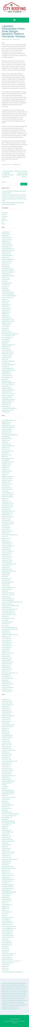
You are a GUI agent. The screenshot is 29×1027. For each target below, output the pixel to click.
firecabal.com (5, 864)
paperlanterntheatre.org (8, 821)
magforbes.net (6, 277)
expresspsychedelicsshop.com (10, 859)
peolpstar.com (5, 257)
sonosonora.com (6, 773)
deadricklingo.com (6, 565)
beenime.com (5, 616)
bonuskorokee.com (7, 642)
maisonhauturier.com (7, 893)
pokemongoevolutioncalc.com (9, 672)
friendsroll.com (6, 777)
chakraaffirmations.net (8, 462)
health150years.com (7, 268)
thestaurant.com (6, 633)
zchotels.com (5, 913)
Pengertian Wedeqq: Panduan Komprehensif (14, 197)
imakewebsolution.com (8, 451)
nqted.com (4, 903)
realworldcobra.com (7, 556)
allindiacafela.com (6, 381)
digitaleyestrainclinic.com (8, 390)
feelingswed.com (6, 863)
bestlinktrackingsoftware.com (9, 634)
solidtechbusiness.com (8, 598)
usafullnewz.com (6, 699)
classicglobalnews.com (7, 962)
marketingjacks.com (7, 397)
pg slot (3, 988)
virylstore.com (5, 264)
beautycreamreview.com (8, 841)
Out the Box (16, 1019)
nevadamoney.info (6, 357)
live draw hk (5, 212)
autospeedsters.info (7, 560)
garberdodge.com (6, 252)
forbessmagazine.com (7, 866)
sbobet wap (19, 986)
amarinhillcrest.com (7, 283)
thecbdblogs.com (6, 406)
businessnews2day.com (8, 593)
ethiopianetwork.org (7, 513)
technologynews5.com (8, 917)
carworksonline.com (7, 261)
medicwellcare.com (7, 589)
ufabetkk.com (5, 315)
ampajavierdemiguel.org (8, 715)
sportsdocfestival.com (7, 687)
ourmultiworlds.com (7, 237)
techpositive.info (6, 527)
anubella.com (5, 952)
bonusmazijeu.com (6, 638)
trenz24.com (5, 303)
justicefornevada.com (7, 516)
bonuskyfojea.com (6, 640)
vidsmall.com (5, 591)
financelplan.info (6, 436)
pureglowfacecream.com (8, 321)
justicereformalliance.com (8, 750)
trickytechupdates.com (8, 401)
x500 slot (4, 986)
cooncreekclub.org (7, 239)
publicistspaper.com (7, 944)
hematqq (9, 1002)
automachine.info (6, 558)
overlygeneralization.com (8, 511)
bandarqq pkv (15, 983)
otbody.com (5, 299)
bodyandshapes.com (7, 959)
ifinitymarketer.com (7, 658)
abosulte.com (5, 948)
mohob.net (4, 474)
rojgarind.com (5, 498)
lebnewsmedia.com (7, 772)
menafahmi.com (6, 897)
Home (5, 1021)
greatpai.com (5, 819)
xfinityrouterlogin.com (7, 395)
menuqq (25, 1000)
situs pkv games (21, 985)
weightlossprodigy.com (8, 476)
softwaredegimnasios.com (9, 928)
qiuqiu (3, 223)
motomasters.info (6, 578)
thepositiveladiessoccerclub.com (10, 813)
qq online (4, 214)
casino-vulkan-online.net (8, 384)
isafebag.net (5, 288)
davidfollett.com (6, 733)
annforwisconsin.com (7, 726)
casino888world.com (7, 622)
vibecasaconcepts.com (8, 582)
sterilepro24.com (6, 596)
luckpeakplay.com (6, 667)
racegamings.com (6, 676)
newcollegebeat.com (7, 735)
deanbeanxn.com (6, 444)
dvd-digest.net (6, 363)
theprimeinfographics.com (8, 612)
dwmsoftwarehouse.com (8, 852)
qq (2, 222)
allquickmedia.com (6, 317)
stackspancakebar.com (8, 368)
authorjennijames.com (7, 804)
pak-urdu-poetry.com (7, 531)
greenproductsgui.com (8, 494)
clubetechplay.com (6, 647)
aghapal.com (5, 801)
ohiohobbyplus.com (7, 754)
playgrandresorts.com (7, 683)
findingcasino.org (6, 554)
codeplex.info (5, 786)
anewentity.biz (5, 326)
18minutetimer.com (7, 502)
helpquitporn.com (6, 877)
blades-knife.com (6, 549)
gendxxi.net (5, 576)
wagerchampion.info (7, 562)
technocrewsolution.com (8, 272)
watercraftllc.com (6, 824)
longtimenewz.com (7, 663)
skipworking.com (6, 304)
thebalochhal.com (6, 710)
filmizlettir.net (5, 235)
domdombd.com (6, 649)
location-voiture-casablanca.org (10, 605)
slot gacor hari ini (11, 986)
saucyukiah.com (6, 232)
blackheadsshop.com (7, 603)
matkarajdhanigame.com (8, 445)
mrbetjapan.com (6, 324)
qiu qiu (3, 218)
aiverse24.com (6, 950)
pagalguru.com (5, 906)
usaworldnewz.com (7, 703)
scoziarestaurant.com (7, 937)
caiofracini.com (6, 525)
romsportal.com (6, 685)
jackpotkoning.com (6, 660)
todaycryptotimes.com (8, 922)
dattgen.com (5, 846)
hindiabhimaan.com (7, 402)
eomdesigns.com (6, 573)
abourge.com (5, 826)
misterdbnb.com (6, 623)
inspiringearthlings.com (8, 886)
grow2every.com (6, 872)
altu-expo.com (5, 803)
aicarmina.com (5, 723)
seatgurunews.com (7, 783)
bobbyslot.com (5, 469)
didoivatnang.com (6, 848)
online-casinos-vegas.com (8, 393)
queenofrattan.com (7, 543)
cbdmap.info (5, 442)
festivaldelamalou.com (8, 248)
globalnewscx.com (6, 538)
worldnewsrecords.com (8, 594)
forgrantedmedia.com (7, 255)
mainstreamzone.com (7, 505)
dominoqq (4, 220)
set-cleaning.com (6, 941)
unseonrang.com (6, 529)
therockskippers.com (7, 377)
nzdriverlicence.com (7, 904)
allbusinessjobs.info (7, 429)
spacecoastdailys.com (7, 932)
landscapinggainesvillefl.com (9, 892)
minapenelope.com (7, 748)
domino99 (8, 983)
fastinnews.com (6, 654)
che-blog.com (5, 453)
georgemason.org (6, 422)
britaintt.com (5, 966)
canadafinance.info (7, 355)
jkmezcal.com (5, 625)
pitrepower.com (6, 386)
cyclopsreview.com (7, 844)
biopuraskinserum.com (7, 352)
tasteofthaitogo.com (7, 337)
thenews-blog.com (6, 921)
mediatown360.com (7, 388)
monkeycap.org (6, 279)
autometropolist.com (7, 839)
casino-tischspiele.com (8, 297)
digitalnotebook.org (7, 480)
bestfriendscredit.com (8, 793)
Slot (13, 1021)
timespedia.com (6, 310)
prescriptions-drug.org (7, 270)
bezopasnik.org (6, 341)
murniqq (4, 1002)
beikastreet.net (6, 233)
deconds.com (5, 968)
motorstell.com (6, 266)
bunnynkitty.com (6, 339)
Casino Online (18, 1021)
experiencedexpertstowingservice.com (12, 602)
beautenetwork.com (7, 955)
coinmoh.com (5, 843)
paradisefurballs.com (7, 489)
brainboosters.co (6, 717)
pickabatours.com (6, 433)
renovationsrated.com (8, 935)
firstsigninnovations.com (8, 250)
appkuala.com (5, 328)
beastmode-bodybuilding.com (9, 434)
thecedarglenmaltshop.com (9, 420)
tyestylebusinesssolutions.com (10, 629)
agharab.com (5, 810)
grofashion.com (6, 671)
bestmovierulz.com (7, 743)
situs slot (11, 991)
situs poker (5, 216)
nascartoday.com (6, 901)
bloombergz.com (6, 290)
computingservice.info (7, 523)
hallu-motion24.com (7, 375)
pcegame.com (5, 908)
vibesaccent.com (6, 714)
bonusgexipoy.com (6, 643)
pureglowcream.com (7, 332)
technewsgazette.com (8, 319)
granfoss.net (5, 379)
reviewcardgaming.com (8, 600)
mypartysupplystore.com (8, 724)
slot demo (10, 998)
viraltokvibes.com (6, 273)
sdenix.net (4, 281)
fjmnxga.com (5, 342)
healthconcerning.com (7, 496)
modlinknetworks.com (7, 662)
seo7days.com (5, 330)
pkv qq (3, 983)
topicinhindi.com (6, 423)
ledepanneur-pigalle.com (8, 361)
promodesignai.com (7, 942)
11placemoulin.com (7, 471)
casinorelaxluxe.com (7, 645)
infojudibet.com (6, 440)
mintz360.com (5, 473)
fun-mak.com (5, 620)
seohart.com (5, 939)
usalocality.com (6, 706)
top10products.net (7, 431)
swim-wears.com (6, 253)
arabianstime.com (6, 835)
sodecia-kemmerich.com (8, 618)
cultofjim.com (5, 730)
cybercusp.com (6, 964)
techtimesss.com (6, 263)
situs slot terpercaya (17, 988)
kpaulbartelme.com (7, 607)
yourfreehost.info (6, 759)
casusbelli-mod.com (7, 768)
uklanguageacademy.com (8, 425)
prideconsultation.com (8, 458)
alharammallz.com (6, 830)
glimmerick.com (6, 732)
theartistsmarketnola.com (9, 364)
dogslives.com (5, 540)
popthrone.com (6, 447)
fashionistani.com (6, 861)
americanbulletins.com (7, 832)
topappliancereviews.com (8, 399)
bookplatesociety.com (7, 770)
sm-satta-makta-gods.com (8, 926)
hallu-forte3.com (6, 373)
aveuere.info (5, 491)
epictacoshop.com (6, 350)
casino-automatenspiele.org (9, 295)
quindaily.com (5, 946)
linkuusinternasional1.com (8, 775)
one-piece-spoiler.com (7, 551)
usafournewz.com (6, 708)
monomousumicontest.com (9, 563)
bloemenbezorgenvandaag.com (10, 333)
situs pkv (4, 985)
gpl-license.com (6, 870)
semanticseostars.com (8, 503)
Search (3, 182)
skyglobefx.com (6, 567)
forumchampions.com (7, 244)
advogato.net (5, 286)
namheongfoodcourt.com (8, 370)
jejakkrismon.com (6, 312)
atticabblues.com (6, 837)
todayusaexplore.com (7, 704)
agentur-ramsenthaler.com (9, 571)
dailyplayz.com (5, 651)
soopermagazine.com (7, 930)
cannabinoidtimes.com (7, 493)
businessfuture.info (7, 438)
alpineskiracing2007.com (8, 382)
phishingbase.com (6, 674)
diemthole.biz (5, 313)
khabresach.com (6, 404)
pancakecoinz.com (6, 454)
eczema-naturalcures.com (8, 797)
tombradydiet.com (7, 764)
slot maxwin (9, 988)
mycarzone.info (6, 580)
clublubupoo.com (6, 636)
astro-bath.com (6, 799)
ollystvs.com (5, 536)
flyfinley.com (5, 456)
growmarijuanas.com (7, 507)
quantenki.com (6, 585)
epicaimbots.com (6, 855)
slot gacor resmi (6, 1005)
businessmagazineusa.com (9, 587)
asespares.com (6, 833)
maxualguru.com (6, 482)
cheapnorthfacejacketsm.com (9, 761)
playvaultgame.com (7, 682)
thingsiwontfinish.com (7, 691)
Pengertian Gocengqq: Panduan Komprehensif (14, 195)
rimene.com (5, 359)
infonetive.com (6, 348)
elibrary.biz (4, 795)
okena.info (4, 788)
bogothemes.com (6, 755)
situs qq (25, 986)
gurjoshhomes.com (7, 763)
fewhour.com (5, 500)
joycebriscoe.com (6, 721)
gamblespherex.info (7, 569)
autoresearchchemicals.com (9, 408)
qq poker (21, 1002)
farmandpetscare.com (7, 522)
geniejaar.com (5, 467)
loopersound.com (6, 746)
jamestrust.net (6, 301)
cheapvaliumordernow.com (9, 614)
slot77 (16, 1007)
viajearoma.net (6, 806)
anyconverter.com (6, 308)
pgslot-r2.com (5, 910)
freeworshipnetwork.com (8, 823)
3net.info (4, 784)
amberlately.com (6, 719)
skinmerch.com (6, 739)
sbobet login (11, 1000)
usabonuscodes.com (7, 924)
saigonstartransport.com (8, 344)
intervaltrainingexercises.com (9, 627)
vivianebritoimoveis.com (8, 275)
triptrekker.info (6, 574)
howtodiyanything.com (8, 884)
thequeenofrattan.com (8, 545)
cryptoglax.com (6, 752)
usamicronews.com (7, 669)
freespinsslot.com (6, 487)
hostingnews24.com (7, 881)
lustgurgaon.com (6, 465)
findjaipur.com (5, 728)
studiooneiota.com (7, 553)
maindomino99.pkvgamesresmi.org (10, 1008)
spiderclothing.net (6, 779)
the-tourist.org (6, 284)
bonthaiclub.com (6, 766)
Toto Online (14, 1022)
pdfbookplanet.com (7, 542)
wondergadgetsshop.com (8, 781)
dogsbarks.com (6, 850)
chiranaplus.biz (5, 366)
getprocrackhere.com (7, 652)
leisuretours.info (6, 518)
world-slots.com (6, 449)
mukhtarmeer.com (6, 899)
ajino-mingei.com (6, 757)
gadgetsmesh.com (6, 514)
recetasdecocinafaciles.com (9, 815)
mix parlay (15, 998)
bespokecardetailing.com (8, 792)
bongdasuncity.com (7, 484)
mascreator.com (6, 895)
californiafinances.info (7, 353)
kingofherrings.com (7, 323)
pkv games (18, 164)
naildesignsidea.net (7, 817)
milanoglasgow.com (7, 372)
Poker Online (9, 164)
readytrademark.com (7, 933)
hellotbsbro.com (6, 520)
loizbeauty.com (6, 306)
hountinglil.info (5, 460)
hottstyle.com (5, 882)
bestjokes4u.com (6, 463)
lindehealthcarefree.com (8, 427)
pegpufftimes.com (6, 241)
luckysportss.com (6, 665)
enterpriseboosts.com (8, 292)
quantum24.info (6, 583)
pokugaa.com (5, 680)
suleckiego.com (6, 412)
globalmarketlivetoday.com (9, 868)
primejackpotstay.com (7, 678)
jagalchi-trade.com (6, 744)
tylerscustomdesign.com (8, 259)
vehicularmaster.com (7, 712)
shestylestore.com (7, 689)
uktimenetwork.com (7, 701)
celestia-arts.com (6, 243)
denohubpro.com (6, 547)
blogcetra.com (5, 533)
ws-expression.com (7, 912)
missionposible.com (7, 392)
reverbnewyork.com (7, 737)
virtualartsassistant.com (8, 611)
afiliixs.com (4, 828)
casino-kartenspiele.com (8, 293)
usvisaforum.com (6, 741)
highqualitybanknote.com (8, 879)
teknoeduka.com (6, 919)
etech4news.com (6, 857)
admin (18, 39)
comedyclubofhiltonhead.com (9, 609)
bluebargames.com (7, 246)
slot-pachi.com (5, 485)
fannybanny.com (6, 656)
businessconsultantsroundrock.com (11, 961)
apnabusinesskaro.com (8, 410)
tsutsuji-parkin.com (7, 808)
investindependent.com (8, 888)
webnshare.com (6, 509)
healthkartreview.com (7, 875)
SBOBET (23, 1021)
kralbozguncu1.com (7, 890)
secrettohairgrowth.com (8, 335)
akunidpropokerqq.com (8, 790)
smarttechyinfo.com (7, 478)
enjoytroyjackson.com (7, 853)
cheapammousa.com (7, 812)
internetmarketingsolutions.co (10, 534)
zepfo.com (4, 915)
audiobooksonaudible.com (9, 953)
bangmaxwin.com (6, 346)
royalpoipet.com (6, 631)
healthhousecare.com (7, 873)
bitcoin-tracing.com (7, 957)
